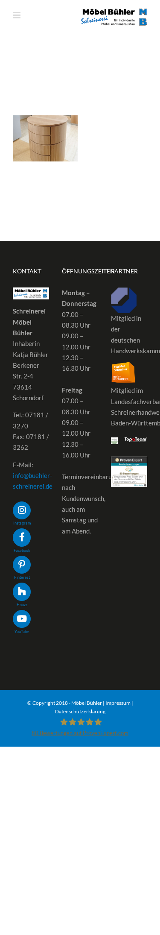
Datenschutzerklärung (80, 711)
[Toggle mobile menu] (17, 15)
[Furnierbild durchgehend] (45, 138)
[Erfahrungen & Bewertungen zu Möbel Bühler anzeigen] (129, 462)
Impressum (118, 703)
